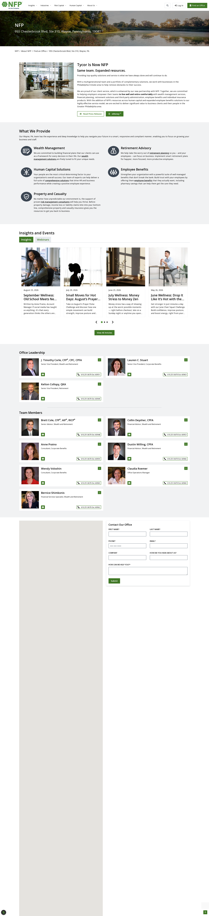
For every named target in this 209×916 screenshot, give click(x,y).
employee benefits (143, 180)
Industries (44, 5)
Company (113, 553)
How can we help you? (119, 564)
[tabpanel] (104, 290)
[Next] (113, 322)
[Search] (167, 5)
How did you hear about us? (163, 553)
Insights (31, 5)
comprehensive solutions (57, 180)
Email (153, 541)
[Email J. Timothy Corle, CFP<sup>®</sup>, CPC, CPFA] (43, 374)
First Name (114, 529)
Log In (180, 5)
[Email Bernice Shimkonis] (43, 507)
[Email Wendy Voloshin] (43, 483)
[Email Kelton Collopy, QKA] (43, 398)
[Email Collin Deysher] (129, 434)
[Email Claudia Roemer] (129, 483)
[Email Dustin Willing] (129, 459)
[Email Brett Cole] (43, 434)
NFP (17, 51)
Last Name (155, 529)
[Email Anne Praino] (43, 459)
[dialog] (3, 912)
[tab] (26, 239)
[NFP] (12, 5)
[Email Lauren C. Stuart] (129, 374)
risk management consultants (55, 202)
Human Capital (76, 5)
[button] (29, 367)
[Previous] (96, 322)
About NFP (26, 51)
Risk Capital (59, 5)
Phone (112, 541)
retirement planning (159, 153)
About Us (91, 5)
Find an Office (198, 5)
